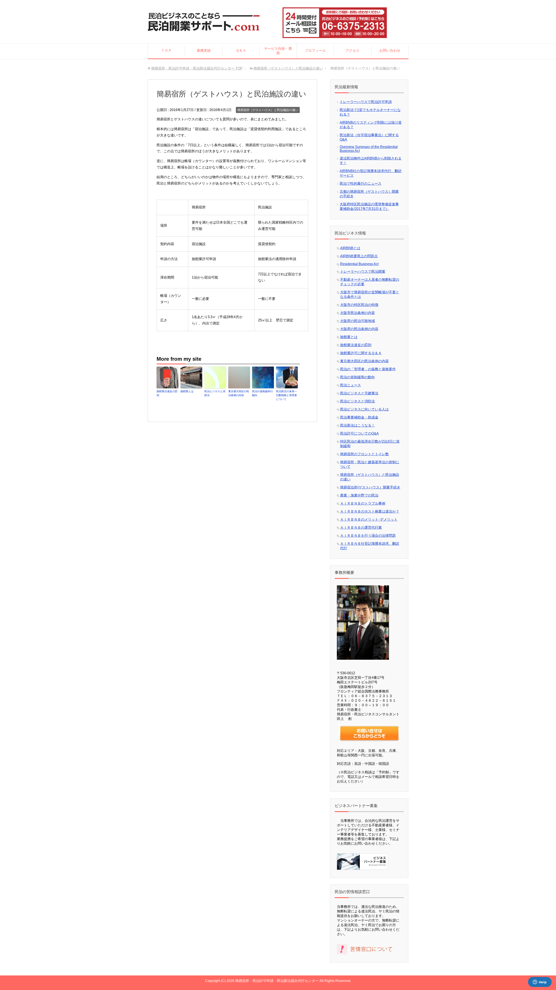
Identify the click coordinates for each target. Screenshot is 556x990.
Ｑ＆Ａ (241, 50)
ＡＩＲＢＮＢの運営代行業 (361, 527)
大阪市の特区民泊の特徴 (359, 305)
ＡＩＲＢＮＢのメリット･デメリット (368, 519)
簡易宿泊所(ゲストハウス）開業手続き (370, 487)
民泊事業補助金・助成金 (359, 417)
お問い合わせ (389, 50)
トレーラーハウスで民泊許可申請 (366, 102)
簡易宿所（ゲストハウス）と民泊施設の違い (267, 110)
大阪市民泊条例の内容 (357, 313)
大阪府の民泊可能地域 (357, 321)
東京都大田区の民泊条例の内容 (238, 393)
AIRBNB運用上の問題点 (359, 256)
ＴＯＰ (166, 50)
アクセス (352, 50)
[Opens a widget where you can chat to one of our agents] (540, 982)
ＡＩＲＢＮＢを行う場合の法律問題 (368, 535)
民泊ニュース (350, 385)
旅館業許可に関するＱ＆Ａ (361, 353)
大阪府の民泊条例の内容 (359, 329)
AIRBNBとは (350, 248)
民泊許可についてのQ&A (359, 433)
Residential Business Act (359, 264)
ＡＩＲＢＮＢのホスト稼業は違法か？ (369, 511)
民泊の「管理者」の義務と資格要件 (368, 369)
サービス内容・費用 (278, 51)
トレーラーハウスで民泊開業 (362, 271)
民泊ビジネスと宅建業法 (359, 393)
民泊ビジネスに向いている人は (364, 409)
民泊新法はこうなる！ (357, 425)
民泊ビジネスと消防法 (214, 393)
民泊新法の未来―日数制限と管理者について (286, 395)
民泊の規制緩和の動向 (262, 393)
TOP (197, 68)
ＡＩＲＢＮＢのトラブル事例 (362, 503)
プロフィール (315, 50)
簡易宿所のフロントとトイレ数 (364, 454)
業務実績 (204, 50)
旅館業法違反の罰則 (167, 393)
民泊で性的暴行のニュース (360, 183)
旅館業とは (187, 391)
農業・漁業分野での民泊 (359, 495)
